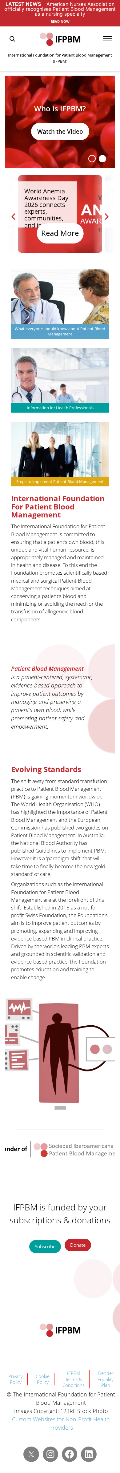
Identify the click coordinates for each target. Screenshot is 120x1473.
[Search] (12, 38)
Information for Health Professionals (60, 407)
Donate (78, 1245)
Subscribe (45, 1246)
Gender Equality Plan (106, 1379)
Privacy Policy (15, 1379)
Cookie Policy (43, 1379)
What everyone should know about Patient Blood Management (60, 331)
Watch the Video (60, 131)
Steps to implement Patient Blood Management (60, 481)
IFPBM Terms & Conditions (73, 1379)
